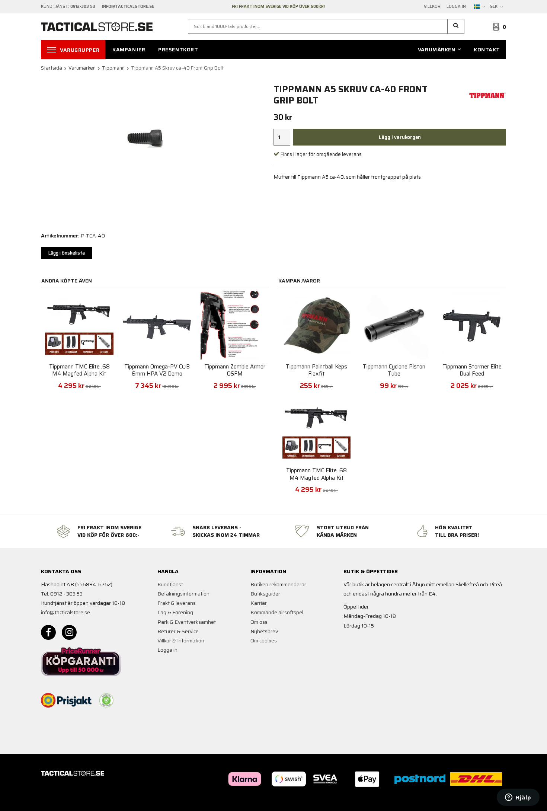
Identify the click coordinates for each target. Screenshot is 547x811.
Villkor (432, 7)
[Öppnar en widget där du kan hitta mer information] (518, 798)
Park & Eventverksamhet (186, 622)
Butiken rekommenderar (278, 584)
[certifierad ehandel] (106, 700)
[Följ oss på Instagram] (69, 632)
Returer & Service (178, 631)
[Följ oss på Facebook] (48, 632)
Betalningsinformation (183, 594)
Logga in (456, 7)
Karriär (258, 603)
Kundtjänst (170, 584)
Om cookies (263, 640)
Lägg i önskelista (66, 253)
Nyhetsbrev (264, 631)
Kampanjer (128, 49)
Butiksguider (265, 594)
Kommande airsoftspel (276, 612)
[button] (456, 26)
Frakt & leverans (176, 603)
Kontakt (487, 49)
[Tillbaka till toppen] (495, 800)
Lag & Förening (175, 612)
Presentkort (178, 49)
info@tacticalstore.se (65, 612)
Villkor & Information (180, 640)
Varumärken (436, 49)
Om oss (259, 622)
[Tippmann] (487, 94)
